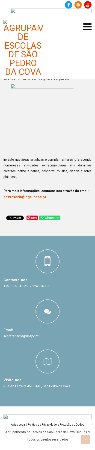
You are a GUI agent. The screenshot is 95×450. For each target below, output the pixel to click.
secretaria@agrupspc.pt (24, 197)
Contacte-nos (15, 280)
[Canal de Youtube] (88, 5)
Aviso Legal (18, 424)
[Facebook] (68, 5)
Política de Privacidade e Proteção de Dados (56, 424)
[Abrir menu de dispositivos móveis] (87, 27)
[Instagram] (78, 5)
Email (8, 330)
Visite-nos (12, 380)
